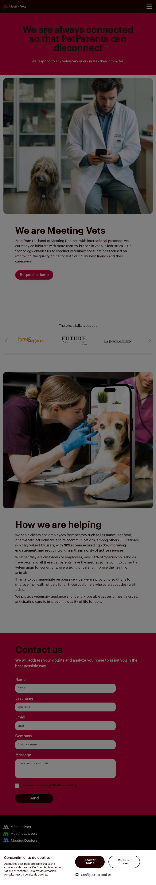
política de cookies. (36, 874)
